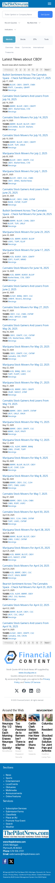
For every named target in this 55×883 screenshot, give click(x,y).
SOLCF (10, 575)
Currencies (26, 47)
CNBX (32, 84)
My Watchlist (32, 23)
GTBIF (24, 392)
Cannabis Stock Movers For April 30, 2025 (26, 511)
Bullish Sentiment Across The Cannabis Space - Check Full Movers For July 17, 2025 (27, 76)
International (38, 47)
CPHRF (17, 449)
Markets (9, 39)
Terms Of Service (32, 682)
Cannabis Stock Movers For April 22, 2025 (26, 605)
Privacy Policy (13, 875)
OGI (15, 596)
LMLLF (22, 223)
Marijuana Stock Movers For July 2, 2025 (25, 153)
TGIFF (17, 241)
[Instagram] (38, 691)
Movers (19, 298)
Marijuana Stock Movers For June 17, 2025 (26, 250)
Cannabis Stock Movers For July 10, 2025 (25, 135)
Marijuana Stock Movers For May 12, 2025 (26, 440)
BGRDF (25, 238)
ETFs (35, 39)
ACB (12, 238)
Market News (19, 109)
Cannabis (18, 87)
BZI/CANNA (13, 126)
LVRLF (10, 596)
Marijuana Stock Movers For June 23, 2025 (26, 232)
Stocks (22, 39)
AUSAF (13, 296)
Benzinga (12, 90)
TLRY (17, 145)
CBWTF (26, 84)
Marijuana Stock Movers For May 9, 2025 (25, 457)
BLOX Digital (42, 877)
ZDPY (10, 259)
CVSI (28, 109)
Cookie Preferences (43, 875)
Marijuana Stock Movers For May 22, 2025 (26, 364)
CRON (24, 636)
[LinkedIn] (31, 691)
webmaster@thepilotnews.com (24, 854)
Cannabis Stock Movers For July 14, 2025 (25, 117)
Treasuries (9, 52)
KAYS (10, 557)
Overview (9, 47)
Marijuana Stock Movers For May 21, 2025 (26, 382)
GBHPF (27, 87)
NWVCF (18, 392)
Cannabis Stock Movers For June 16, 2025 (26, 268)
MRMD (23, 259)
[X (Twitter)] (17, 691)
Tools (46, 39)
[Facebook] (24, 691)
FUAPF (24, 202)
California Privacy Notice (28, 875)
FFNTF (10, 87)
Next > (47, 69)
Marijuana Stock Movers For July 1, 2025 (25, 171)
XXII (18, 356)
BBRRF (12, 106)
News (17, 47)
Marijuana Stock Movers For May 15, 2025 (26, 422)
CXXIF (16, 467)
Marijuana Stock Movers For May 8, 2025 (25, 476)
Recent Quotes (11, 23)
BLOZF (26, 124)
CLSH (22, 467)
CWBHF (11, 298)
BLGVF (12, 84)
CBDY (19, 84)
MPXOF (18, 316)
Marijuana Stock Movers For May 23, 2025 (26, 346)
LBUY (10, 413)
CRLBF (10, 392)
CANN (26, 220)
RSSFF (16, 503)
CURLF (10, 316)
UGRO (10, 241)
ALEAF (17, 446)
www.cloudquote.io (27, 672)
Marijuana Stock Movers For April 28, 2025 (26, 529)
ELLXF (22, 241)
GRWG (17, 180)
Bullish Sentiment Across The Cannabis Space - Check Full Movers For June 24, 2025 (27, 212)
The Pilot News (19, 872)
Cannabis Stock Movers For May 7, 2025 (25, 493)
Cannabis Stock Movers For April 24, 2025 (26, 565)
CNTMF (32, 199)
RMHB (10, 202)
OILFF (17, 431)
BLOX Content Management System (23, 877)
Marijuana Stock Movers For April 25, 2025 (26, 547)
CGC (32, 160)
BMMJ (19, 296)
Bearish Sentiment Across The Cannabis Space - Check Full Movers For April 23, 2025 (27, 585)
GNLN (22, 145)
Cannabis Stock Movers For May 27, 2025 (26, 307)
